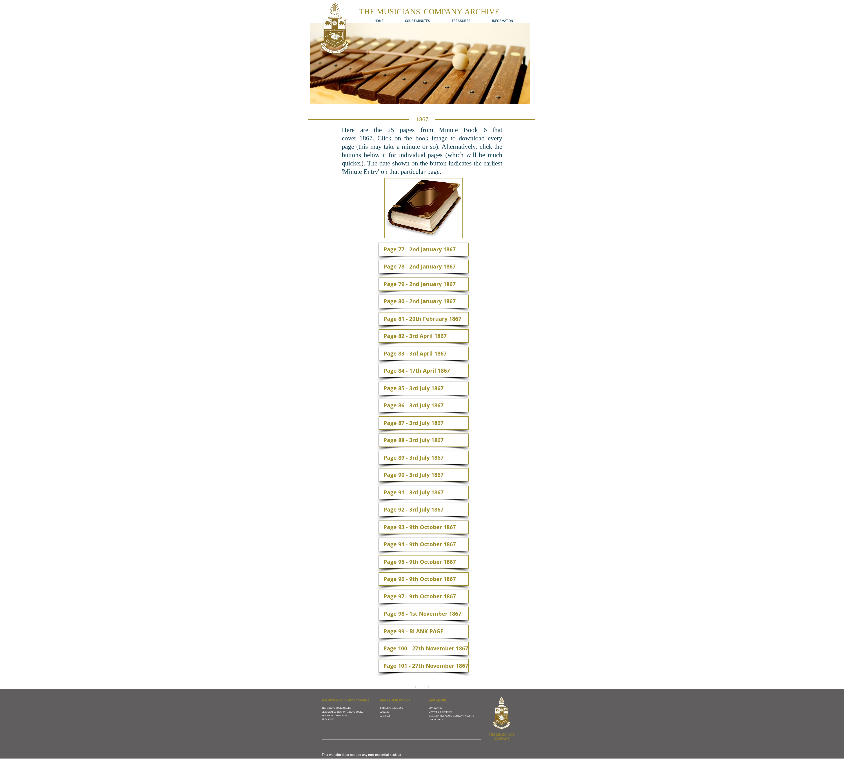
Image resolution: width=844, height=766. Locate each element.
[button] (422, 119)
